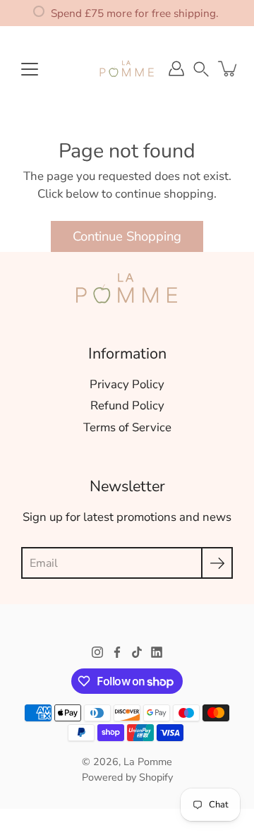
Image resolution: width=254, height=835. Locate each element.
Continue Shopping (127, 236)
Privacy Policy (127, 384)
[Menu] (29, 69)
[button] (201, 68)
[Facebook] (117, 652)
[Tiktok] (137, 652)
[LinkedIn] (156, 652)
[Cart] (228, 68)
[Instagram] (97, 652)
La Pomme (147, 762)
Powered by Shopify (127, 777)
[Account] (176, 68)
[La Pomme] (127, 68)
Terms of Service (127, 427)
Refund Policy (127, 405)
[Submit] (217, 563)
